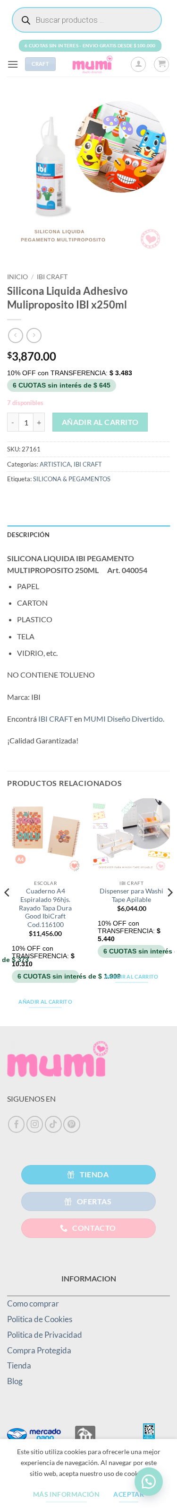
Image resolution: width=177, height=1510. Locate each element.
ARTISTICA (55, 464)
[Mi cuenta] (138, 64)
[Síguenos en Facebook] (16, 1124)
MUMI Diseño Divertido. (124, 718)
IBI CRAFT (52, 277)
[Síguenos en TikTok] (53, 1124)
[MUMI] (93, 64)
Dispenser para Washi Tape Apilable (131, 895)
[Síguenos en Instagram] (34, 1124)
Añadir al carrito (100, 422)
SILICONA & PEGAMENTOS (71, 479)
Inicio (17, 277)
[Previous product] (33, 335)
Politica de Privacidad (44, 1335)
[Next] (169, 911)
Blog (15, 1381)
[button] (12, 64)
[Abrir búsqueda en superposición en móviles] (87, 19)
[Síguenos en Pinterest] (71, 1124)
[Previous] (7, 911)
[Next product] (15, 335)
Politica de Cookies (39, 1319)
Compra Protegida (39, 1350)
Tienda (19, 1365)
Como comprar (33, 1303)
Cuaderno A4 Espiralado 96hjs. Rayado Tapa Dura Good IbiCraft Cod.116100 (45, 907)
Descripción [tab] (28, 535)
